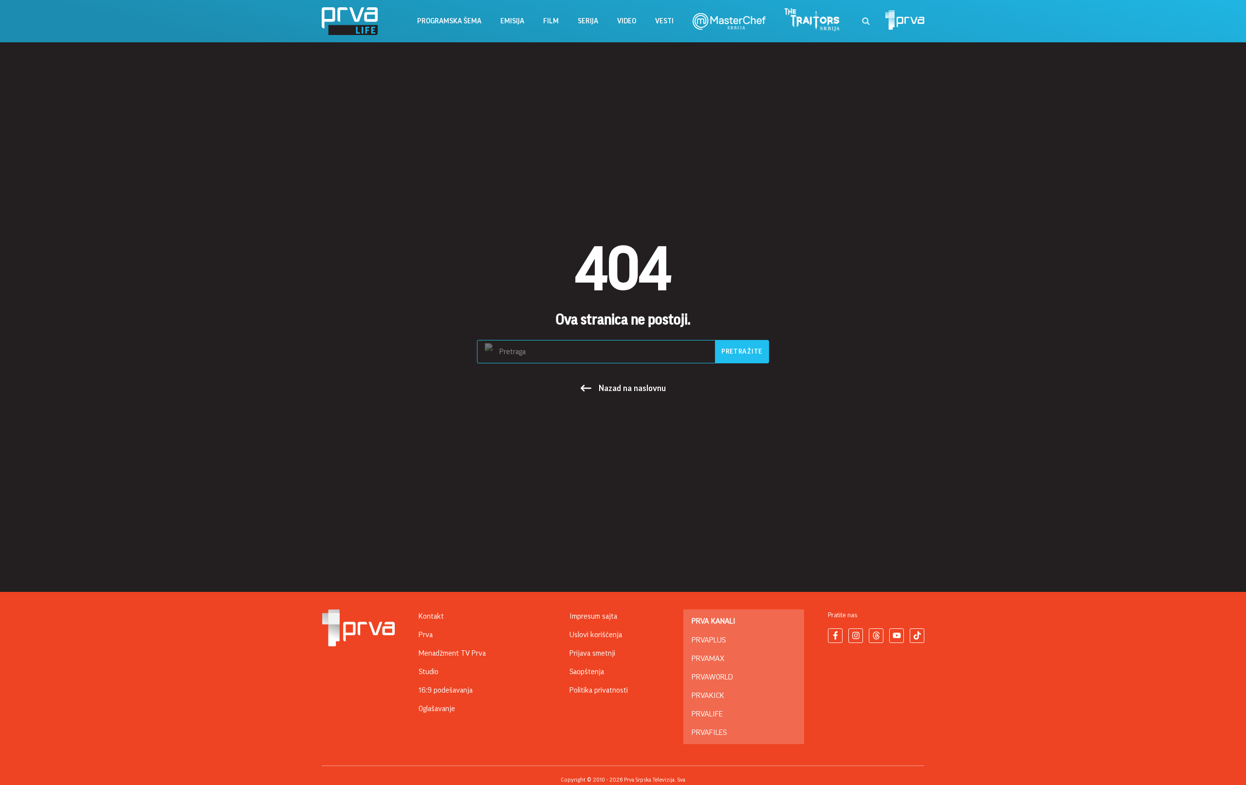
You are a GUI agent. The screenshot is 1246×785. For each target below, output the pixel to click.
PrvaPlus (709, 640)
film (551, 21)
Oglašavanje (437, 709)
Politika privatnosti (598, 690)
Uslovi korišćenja (595, 635)
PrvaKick (708, 695)
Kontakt (431, 616)
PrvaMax (708, 658)
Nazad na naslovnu (632, 388)
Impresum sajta (593, 616)
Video (626, 21)
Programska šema (449, 21)
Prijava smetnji (592, 653)
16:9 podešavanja (446, 690)
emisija (512, 21)
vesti (664, 21)
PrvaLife (707, 714)
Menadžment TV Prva (452, 653)
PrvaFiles (709, 732)
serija (588, 21)
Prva (426, 635)
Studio (429, 672)
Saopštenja (586, 672)
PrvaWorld (712, 677)
